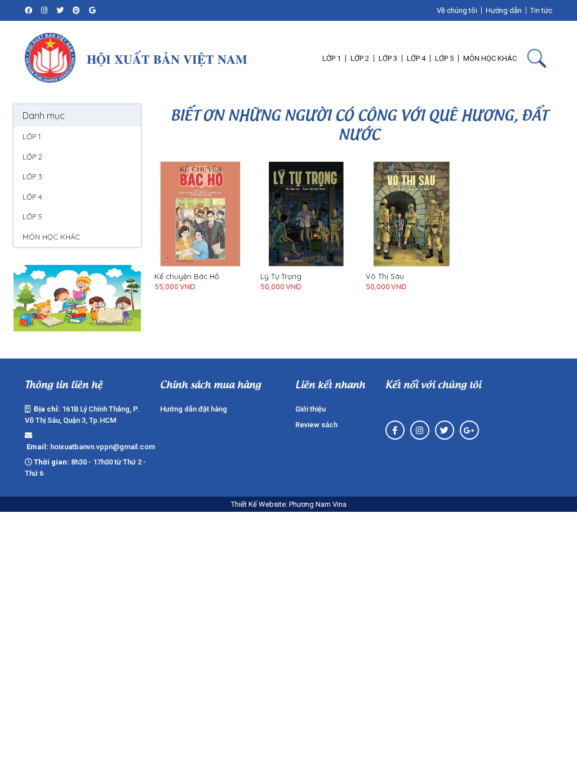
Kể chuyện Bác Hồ (186, 276)
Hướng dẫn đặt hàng (193, 409)
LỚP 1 (32, 136)
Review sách (316, 425)
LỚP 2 (32, 156)
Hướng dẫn (504, 10)
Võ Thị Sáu (385, 276)
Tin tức (541, 10)
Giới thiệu (310, 409)
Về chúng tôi (457, 10)
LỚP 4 (32, 196)
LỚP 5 (32, 216)
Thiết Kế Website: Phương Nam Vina (289, 504)
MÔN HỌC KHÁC (51, 236)
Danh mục (44, 115)
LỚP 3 (32, 176)
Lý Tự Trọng (280, 276)
